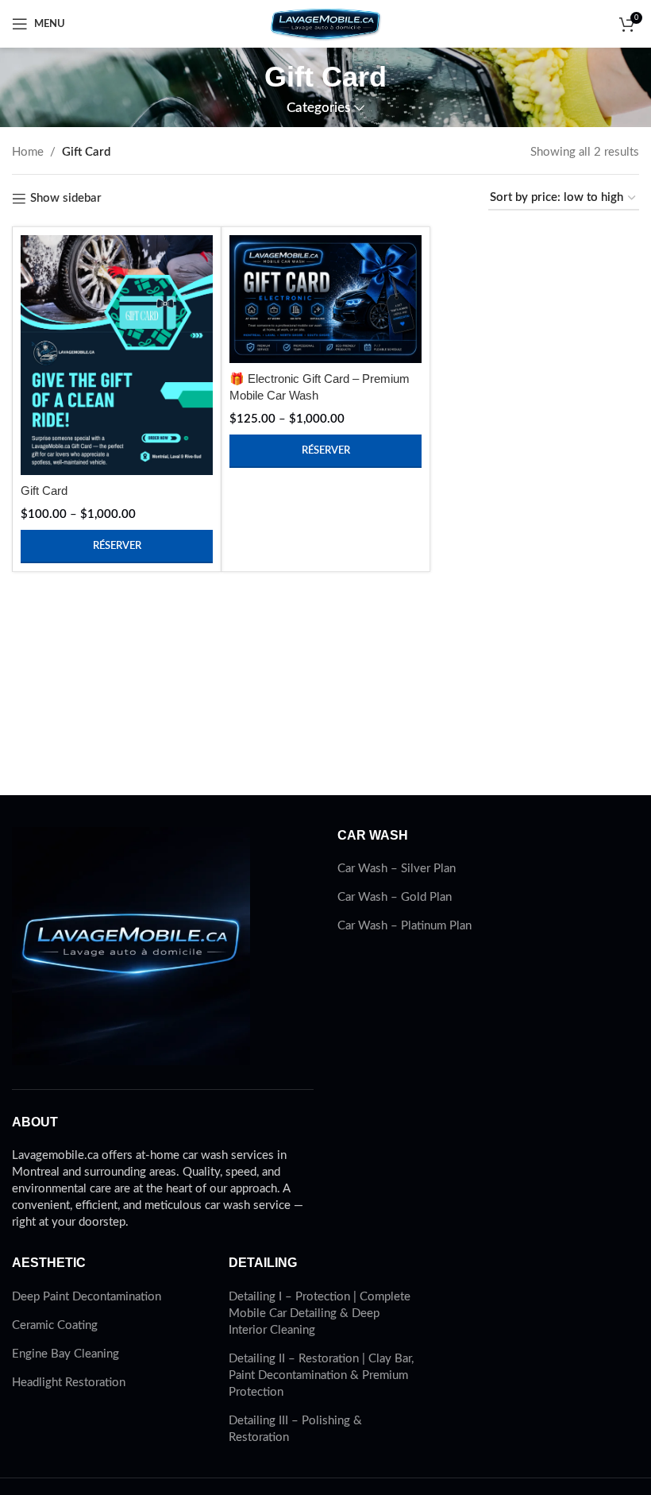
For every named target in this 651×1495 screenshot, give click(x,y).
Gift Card (44, 490)
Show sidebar (66, 198)
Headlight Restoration (68, 1383)
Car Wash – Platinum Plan (404, 926)
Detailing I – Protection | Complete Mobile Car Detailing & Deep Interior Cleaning (319, 1313)
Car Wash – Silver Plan (396, 869)
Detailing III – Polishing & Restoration (295, 1429)
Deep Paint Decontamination (86, 1297)
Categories (318, 108)
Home (28, 152)
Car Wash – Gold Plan (394, 897)
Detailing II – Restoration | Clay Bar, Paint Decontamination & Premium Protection (321, 1375)
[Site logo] (325, 23)
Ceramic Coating (55, 1325)
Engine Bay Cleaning (65, 1354)
